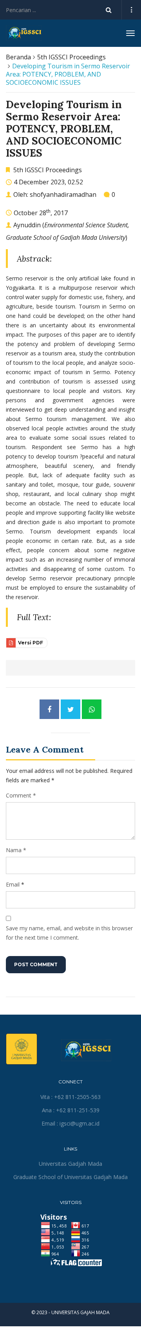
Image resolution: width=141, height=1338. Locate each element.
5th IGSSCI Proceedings (71, 57)
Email (13, 884)
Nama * (16, 850)
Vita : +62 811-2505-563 (70, 1097)
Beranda (18, 57)
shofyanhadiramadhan (63, 194)
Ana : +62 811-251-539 (70, 1110)
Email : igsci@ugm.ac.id (70, 1123)
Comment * (21, 795)
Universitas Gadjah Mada (70, 1163)
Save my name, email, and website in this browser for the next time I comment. (69, 932)
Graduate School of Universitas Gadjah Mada (70, 1177)
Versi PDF (30, 643)
